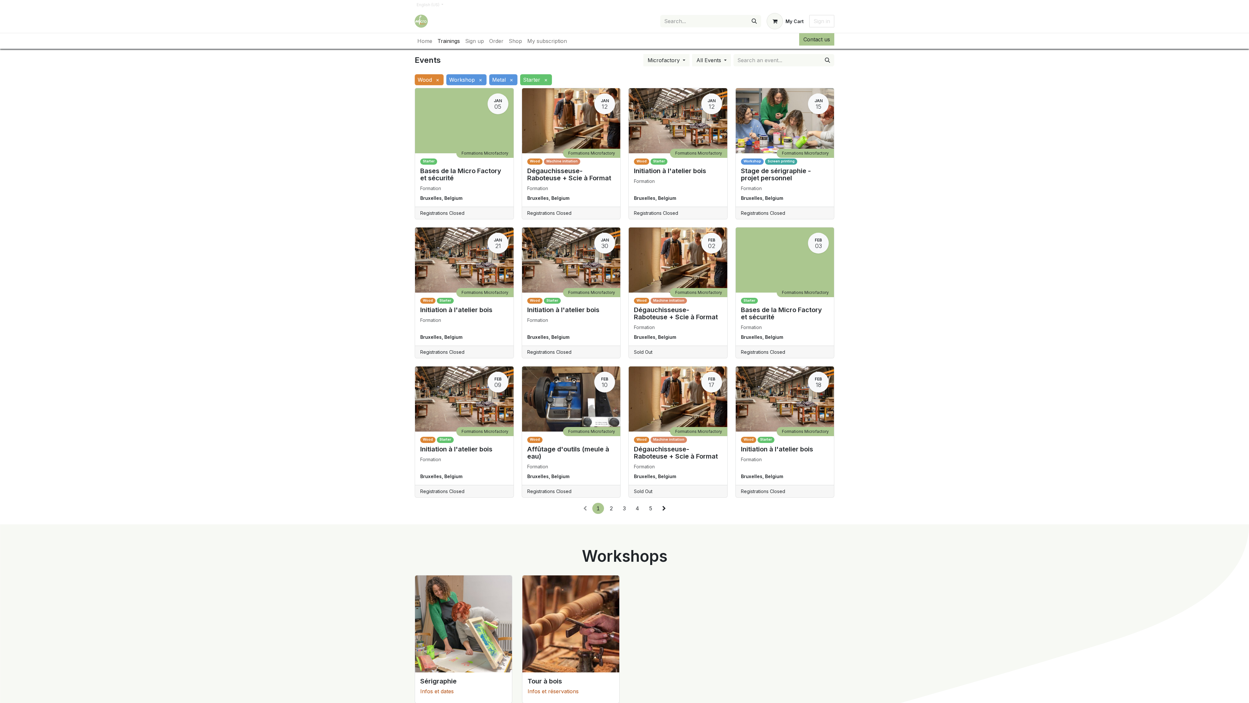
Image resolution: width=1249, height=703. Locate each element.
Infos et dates (437, 691)
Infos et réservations (553, 691)
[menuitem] (425, 41)
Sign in (821, 21)
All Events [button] (709, 60)
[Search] (754, 21)
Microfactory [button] (664, 60)
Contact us (816, 39)
